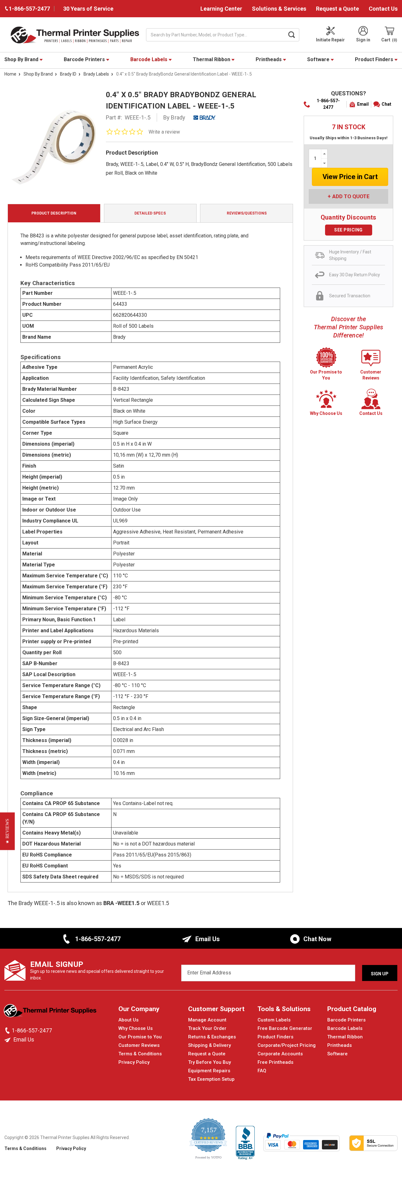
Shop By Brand (22, 59)
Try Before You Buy (209, 1062)
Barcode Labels (149, 59)
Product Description (53, 213)
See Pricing (348, 229)
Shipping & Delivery (209, 1045)
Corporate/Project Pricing (287, 1045)
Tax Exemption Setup (211, 1079)
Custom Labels (274, 1020)
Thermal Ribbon (212, 59)
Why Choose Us (135, 1028)
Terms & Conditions (140, 1054)
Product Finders (374, 59)
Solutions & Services (279, 8)
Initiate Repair (330, 39)
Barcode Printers (85, 59)
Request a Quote (337, 8)
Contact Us (383, 8)
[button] (7, 831)
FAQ (262, 1071)
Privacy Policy (133, 1062)
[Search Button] (291, 34)
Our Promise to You (140, 1037)
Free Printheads (275, 1062)
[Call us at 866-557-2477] (8, 1030)
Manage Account (207, 1020)
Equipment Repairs (209, 1071)
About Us (128, 1020)
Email (363, 104)
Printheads (269, 59)
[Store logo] (50, 1012)
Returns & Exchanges (212, 1037)
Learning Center (221, 8)
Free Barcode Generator (285, 1028)
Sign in (363, 39)
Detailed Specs (150, 213)
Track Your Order (207, 1028)
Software (319, 59)
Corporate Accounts (280, 1054)
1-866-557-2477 (328, 104)
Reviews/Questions (247, 213)
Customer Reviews (139, 1045)
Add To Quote (351, 196)
